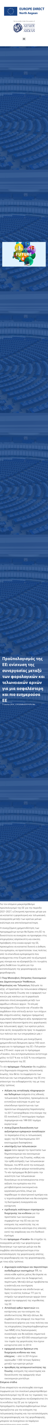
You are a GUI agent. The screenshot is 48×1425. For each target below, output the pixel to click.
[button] (24, 39)
